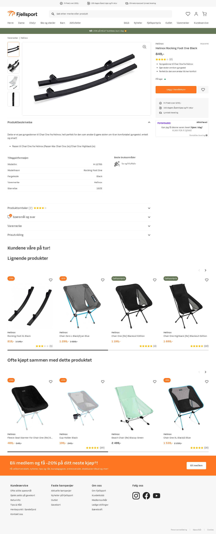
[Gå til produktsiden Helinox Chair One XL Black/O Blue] (186, 407)
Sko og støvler (48, 23)
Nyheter (138, 23)
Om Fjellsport (99, 490)
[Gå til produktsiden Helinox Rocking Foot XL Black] (29, 306)
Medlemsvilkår (99, 500)
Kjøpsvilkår (197, 530)
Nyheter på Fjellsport (62, 495)
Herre (10, 23)
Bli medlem (196, 465)
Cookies (210, 530)
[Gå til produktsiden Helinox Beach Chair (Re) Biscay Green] (134, 407)
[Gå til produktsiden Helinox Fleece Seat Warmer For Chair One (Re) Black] (29, 407)
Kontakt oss (16, 514)
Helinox (24, 38)
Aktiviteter (75, 23)
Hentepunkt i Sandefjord (23, 509)
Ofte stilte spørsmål (20, 490)
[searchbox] (114, 14)
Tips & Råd (16, 504)
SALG (126, 23)
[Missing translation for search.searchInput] (52, 14)
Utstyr (32, 23)
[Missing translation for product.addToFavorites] (203, 89)
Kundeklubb (98, 495)
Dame (21, 23)
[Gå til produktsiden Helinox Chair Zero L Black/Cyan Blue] (82, 306)
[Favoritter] (188, 14)
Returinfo (15, 500)
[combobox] (110, 14)
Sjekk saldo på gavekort (22, 495)
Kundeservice (201, 23)
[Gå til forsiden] (22, 14)
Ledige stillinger (100, 504)
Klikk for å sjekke (182, 130)
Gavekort (56, 504)
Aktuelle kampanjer (61, 490)
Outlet (168, 23)
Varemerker (183, 23)
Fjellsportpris (154, 23)
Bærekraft (97, 509)
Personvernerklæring (179, 530)
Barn (62, 23)
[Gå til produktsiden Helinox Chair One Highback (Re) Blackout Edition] (186, 306)
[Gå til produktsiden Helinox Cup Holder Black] (82, 407)
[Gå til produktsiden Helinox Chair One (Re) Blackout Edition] (134, 306)
